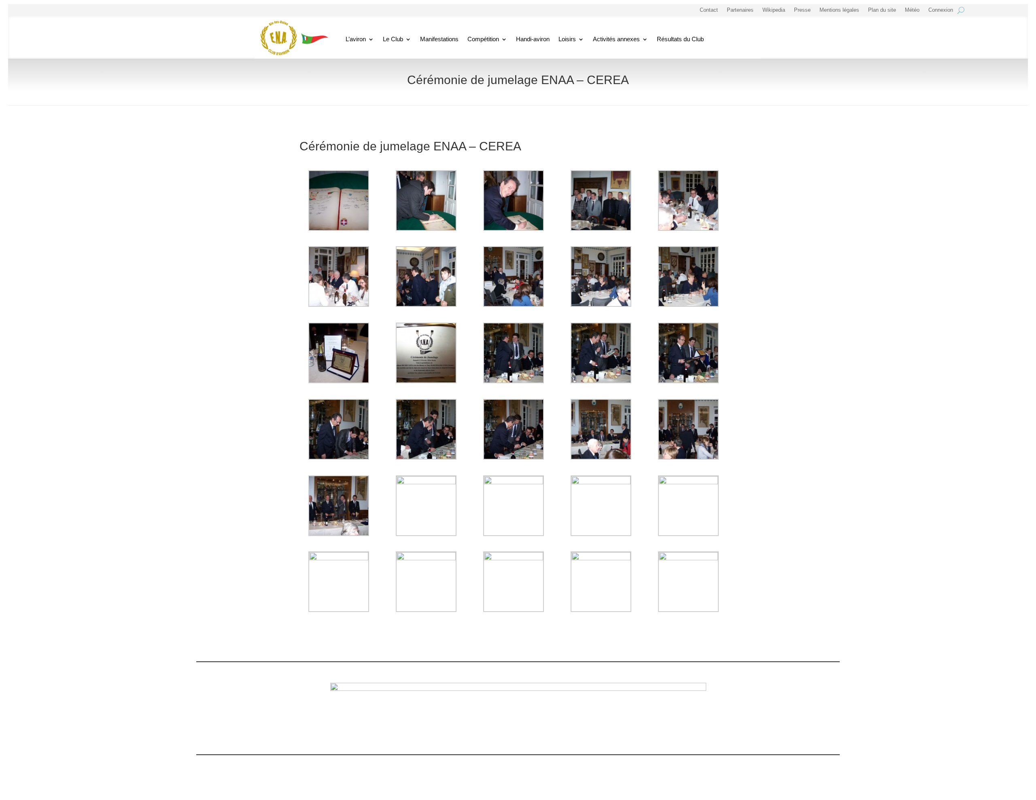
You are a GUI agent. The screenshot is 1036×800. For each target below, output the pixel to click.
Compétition (483, 39)
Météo (912, 10)
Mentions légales (839, 10)
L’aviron (356, 39)
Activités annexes (616, 39)
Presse (802, 10)
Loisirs (567, 39)
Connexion (940, 10)
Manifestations (439, 39)
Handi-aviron (533, 39)
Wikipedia (773, 10)
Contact (709, 10)
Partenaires (740, 10)
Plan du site (882, 10)
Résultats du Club (680, 39)
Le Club (393, 39)
